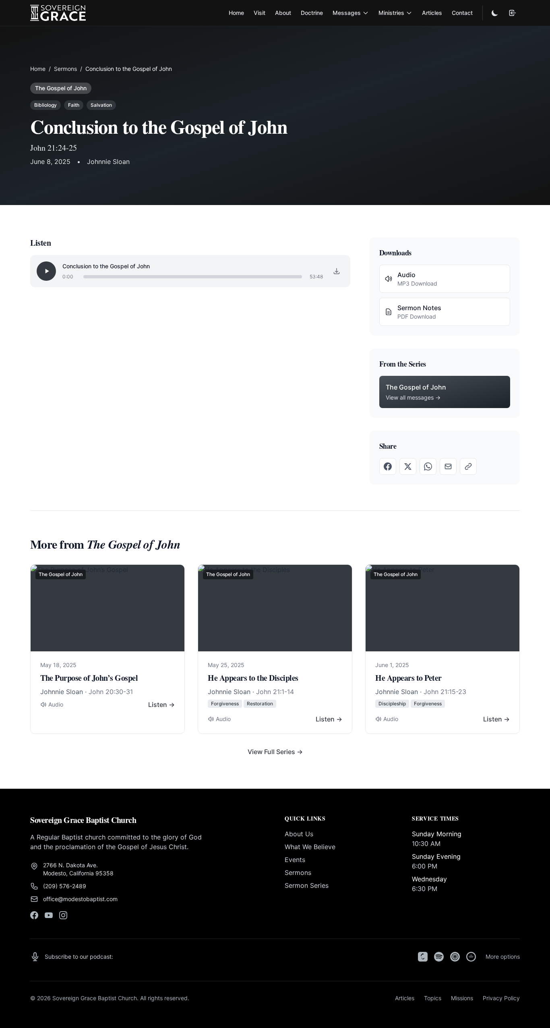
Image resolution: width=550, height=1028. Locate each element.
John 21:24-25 (53, 147)
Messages (347, 12)
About (283, 12)
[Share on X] (407, 466)
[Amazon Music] (471, 957)
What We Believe (310, 847)
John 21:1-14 (275, 692)
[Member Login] (512, 12)
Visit (259, 12)
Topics (432, 998)
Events (295, 860)
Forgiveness (225, 704)
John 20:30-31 (111, 692)
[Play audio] (46, 271)
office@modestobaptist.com (80, 898)
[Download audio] (336, 271)
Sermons (65, 68)
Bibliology (45, 105)
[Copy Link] (468, 466)
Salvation (101, 105)
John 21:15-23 (445, 692)
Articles (432, 12)
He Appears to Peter (408, 678)
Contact (462, 12)
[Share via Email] (448, 466)
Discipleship (392, 704)
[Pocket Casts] (455, 957)
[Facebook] (34, 915)
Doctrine (312, 12)
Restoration (260, 704)
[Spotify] (439, 957)
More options (503, 956)
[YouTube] (49, 915)
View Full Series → (275, 752)
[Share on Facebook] (387, 466)
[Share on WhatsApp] (428, 466)
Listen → (161, 705)
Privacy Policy (501, 998)
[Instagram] (63, 915)
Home (236, 12)
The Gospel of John (61, 88)
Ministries (391, 12)
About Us (299, 834)
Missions (462, 998)
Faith (73, 105)
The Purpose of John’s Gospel (89, 678)
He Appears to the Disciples (253, 678)
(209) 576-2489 (64, 886)
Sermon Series (307, 885)
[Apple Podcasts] (423, 957)
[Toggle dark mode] (495, 13)
